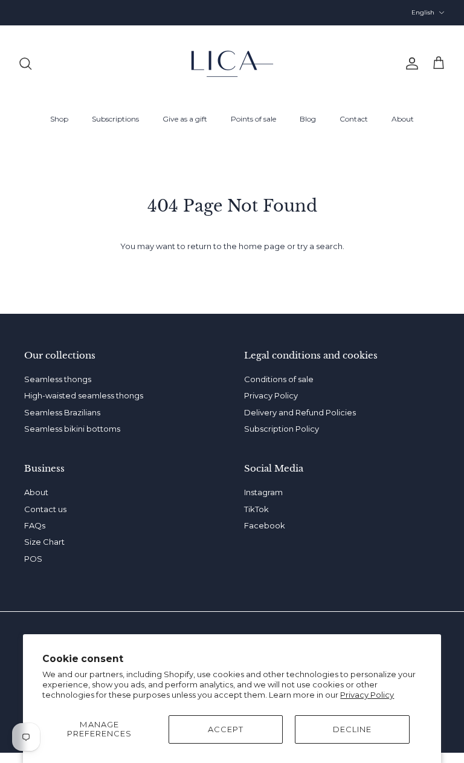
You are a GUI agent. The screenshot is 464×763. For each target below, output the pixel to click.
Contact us (45, 509)
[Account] (409, 63)
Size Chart (232, 16)
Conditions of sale (279, 379)
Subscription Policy (281, 428)
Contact (354, 118)
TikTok (256, 509)
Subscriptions (115, 118)
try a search (320, 246)
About (403, 118)
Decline (352, 729)
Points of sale (253, 118)
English (422, 12)
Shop (59, 118)
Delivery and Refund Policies (300, 412)
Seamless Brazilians (62, 412)
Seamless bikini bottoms (72, 428)
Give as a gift (185, 118)
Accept (225, 729)
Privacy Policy (367, 695)
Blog (308, 118)
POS (33, 558)
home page (262, 246)
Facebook (264, 525)
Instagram (263, 492)
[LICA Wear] (232, 63)
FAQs (34, 525)
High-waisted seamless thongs (83, 395)
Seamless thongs (57, 379)
